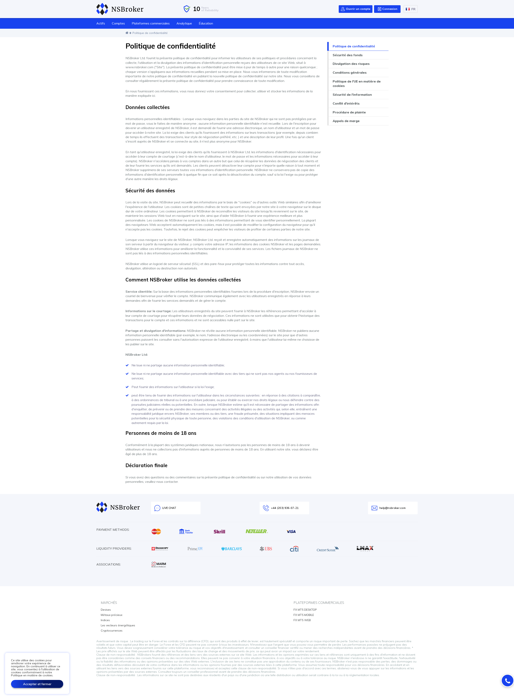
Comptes (118, 23)
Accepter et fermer (37, 684)
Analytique (184, 23)
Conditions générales (350, 72)
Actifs (100, 23)
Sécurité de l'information (352, 95)
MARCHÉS (109, 602)
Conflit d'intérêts (346, 103)
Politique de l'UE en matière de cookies (357, 83)
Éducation (206, 23)
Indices (105, 620)
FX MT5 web (302, 620)
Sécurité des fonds (348, 55)
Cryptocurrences (111, 630)
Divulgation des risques (351, 64)
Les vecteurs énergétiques (118, 625)
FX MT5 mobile (304, 615)
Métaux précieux (111, 615)
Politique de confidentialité (354, 46)
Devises (106, 609)
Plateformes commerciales (151, 23)
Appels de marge (346, 121)
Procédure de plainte (349, 112)
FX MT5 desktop (305, 609)
